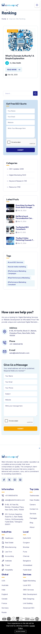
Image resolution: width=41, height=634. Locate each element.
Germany (5, 608)
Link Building (27, 603)
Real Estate (9, 543)
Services (33, 514)
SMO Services (28, 590)
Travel (7, 565)
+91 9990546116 (11, 496)
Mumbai (26, 547)
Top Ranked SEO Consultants (22, 228)
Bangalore (27, 561)
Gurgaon (26, 543)
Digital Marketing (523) (17, 175)
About (32, 527)
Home (4, 19)
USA (3, 581)
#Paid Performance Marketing (19, 278)
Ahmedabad (27, 565)
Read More (12, 70)
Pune (25, 552)
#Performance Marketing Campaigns (17, 272)
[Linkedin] (20, 479)
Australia (5, 585)
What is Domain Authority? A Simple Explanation (19, 57)
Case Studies (34, 500)
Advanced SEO (28, 608)
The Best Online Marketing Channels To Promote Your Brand (25, 239)
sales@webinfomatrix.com (15, 500)
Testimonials (34, 496)
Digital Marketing (29, 581)
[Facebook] (4, 479)
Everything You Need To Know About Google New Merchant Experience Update (25, 206)
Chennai (26, 556)
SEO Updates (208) (16, 169)
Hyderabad (27, 570)
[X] (9, 479)
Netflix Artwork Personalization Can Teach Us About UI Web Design (25, 217)
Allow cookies (20, 631)
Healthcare (9, 538)
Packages (33, 518)
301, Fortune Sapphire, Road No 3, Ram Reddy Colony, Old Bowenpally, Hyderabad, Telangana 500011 (14, 519)
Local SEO (27, 585)
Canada (4, 599)
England (5, 594)
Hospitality (9, 570)
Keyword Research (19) (18, 181)
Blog (31, 523)
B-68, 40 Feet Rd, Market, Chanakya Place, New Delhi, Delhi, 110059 (14, 507)
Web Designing (28, 599)
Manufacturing (10, 547)
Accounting (9, 556)
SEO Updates (12, 31)
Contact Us (34, 509)
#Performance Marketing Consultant (17, 283)
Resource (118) (14, 187)
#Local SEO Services (15, 262)
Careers (33, 505)
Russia (4, 612)
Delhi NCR (27, 538)
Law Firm (8, 552)
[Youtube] (15, 479)
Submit (21, 150)
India (3, 590)
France (4, 603)
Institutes (8, 561)
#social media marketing (17, 267)
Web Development (30, 594)
